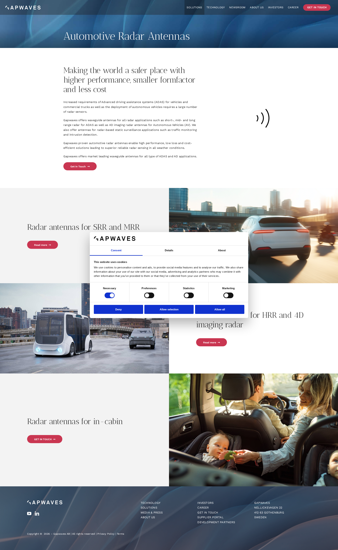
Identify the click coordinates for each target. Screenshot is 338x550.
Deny (118, 309)
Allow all (219, 309)
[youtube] (29, 513)
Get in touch (207, 512)
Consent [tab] (116, 250)
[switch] (149, 295)
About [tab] (222, 250)
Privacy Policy (105, 533)
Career (203, 507)
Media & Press (152, 512)
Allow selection (169, 309)
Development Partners (216, 522)
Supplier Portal (210, 517)
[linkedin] (37, 513)
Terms (120, 533)
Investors (205, 503)
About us (148, 517)
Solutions (149, 507)
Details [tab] (169, 250)
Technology (150, 503)
